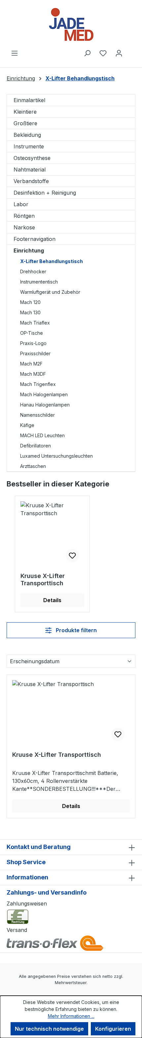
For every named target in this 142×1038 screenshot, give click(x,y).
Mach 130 (30, 312)
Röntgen (24, 215)
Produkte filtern (75, 630)
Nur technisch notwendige (49, 1028)
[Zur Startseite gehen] (71, 24)
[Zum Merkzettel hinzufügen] (72, 555)
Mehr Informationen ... (71, 1016)
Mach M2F (31, 363)
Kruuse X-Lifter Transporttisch (42, 579)
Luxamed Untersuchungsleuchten (56, 456)
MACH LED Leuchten (42, 435)
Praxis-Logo (33, 343)
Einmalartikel (29, 100)
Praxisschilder (35, 353)
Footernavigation (34, 239)
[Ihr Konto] (119, 52)
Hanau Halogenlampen (45, 404)
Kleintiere (25, 111)
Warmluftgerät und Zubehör (50, 292)
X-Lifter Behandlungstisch (51, 261)
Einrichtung (29, 250)
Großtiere (25, 123)
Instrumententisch (39, 282)
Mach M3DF (33, 374)
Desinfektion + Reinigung (45, 192)
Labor (21, 204)
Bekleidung (27, 135)
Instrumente (29, 146)
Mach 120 (30, 302)
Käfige (27, 425)
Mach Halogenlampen (44, 394)
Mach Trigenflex (38, 384)
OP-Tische (31, 333)
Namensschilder (37, 415)
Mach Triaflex (35, 323)
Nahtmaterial (30, 169)
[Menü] (14, 52)
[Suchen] (87, 52)
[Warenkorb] (131, 51)
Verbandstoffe (31, 181)
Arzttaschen (33, 466)
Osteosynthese (32, 158)
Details (52, 600)
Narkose (24, 227)
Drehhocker (33, 271)
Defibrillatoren (35, 445)
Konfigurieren (113, 1028)
